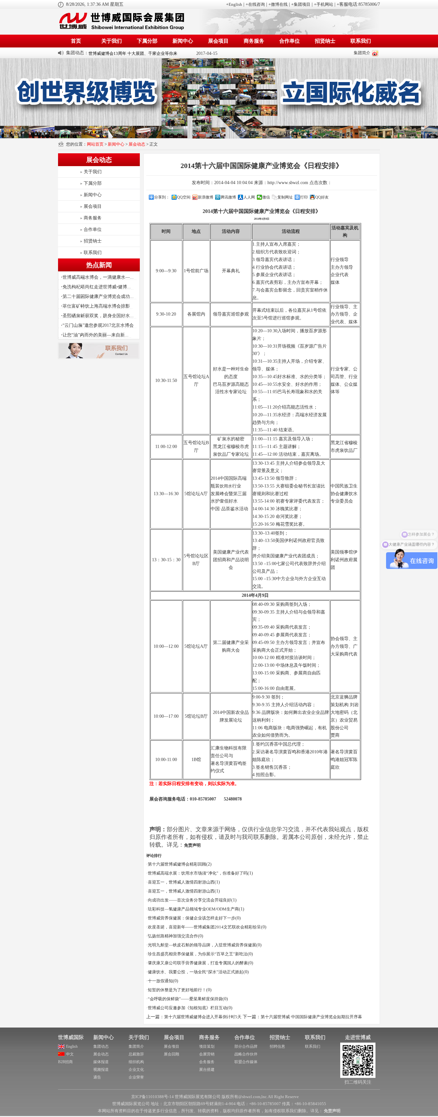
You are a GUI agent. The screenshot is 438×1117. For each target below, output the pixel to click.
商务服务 (254, 41)
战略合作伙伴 (245, 1054)
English (235, 4)
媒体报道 (101, 1062)
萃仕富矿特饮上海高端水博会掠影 (95, 306)
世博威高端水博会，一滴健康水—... (97, 277)
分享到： (162, 197)
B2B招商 (65, 1062)
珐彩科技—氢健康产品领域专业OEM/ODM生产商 (193, 909)
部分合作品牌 (245, 1046)
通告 (97, 1077)
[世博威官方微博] (375, 52)
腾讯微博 (228, 197)
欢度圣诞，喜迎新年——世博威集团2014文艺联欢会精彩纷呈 (204, 927)
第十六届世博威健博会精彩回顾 (177, 864)
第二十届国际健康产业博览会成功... (97, 296)
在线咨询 (256, 4)
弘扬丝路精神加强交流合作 (173, 936)
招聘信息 (277, 1046)
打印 (304, 197)
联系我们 (360, 41)
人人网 (249, 197)
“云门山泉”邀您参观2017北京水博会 (97, 325)
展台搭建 (207, 1069)
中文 (70, 1054)
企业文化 (136, 1069)
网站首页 (95, 144)
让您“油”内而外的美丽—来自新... (95, 335)
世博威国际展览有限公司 (198, 1096)
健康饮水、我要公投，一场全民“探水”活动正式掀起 (195, 971)
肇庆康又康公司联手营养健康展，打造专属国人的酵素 (198, 962)
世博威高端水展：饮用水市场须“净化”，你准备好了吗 (198, 873)
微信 (266, 197)
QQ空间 (183, 197)
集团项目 (302, 4)
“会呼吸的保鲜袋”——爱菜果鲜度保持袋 (185, 998)
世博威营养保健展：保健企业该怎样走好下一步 (191, 918)
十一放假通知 (160, 980)
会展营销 (207, 1054)
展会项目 (218, 41)
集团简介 (362, 52)
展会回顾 (171, 1054)
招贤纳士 (325, 41)
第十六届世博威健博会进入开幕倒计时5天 (202, 1016)
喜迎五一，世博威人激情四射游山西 (181, 882)
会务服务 (207, 1062)
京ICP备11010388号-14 (152, 1096)
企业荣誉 (136, 1077)
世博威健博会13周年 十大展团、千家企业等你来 (132, 52)
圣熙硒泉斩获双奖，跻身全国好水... (97, 315)
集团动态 (101, 1046)
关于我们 (111, 41)
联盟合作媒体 (245, 1062)
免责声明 (192, 845)
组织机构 (136, 1062)
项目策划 (207, 1046)
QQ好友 (322, 197)
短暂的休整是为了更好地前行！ (177, 989)
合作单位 (289, 41)
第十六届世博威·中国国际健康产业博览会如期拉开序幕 (311, 1016)
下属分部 (147, 41)
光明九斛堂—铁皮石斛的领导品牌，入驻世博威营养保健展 (202, 945)
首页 (76, 41)
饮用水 (226, 486)
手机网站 (324, 4)
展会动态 (137, 144)
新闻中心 (183, 41)
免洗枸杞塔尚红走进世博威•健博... (96, 286)
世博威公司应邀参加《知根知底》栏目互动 (187, 1007)
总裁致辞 (136, 1054)
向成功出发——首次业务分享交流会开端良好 (189, 900)
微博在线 (279, 4)
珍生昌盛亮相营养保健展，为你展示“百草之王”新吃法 (198, 954)
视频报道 (101, 1069)
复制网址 (285, 197)
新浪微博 (205, 197)
